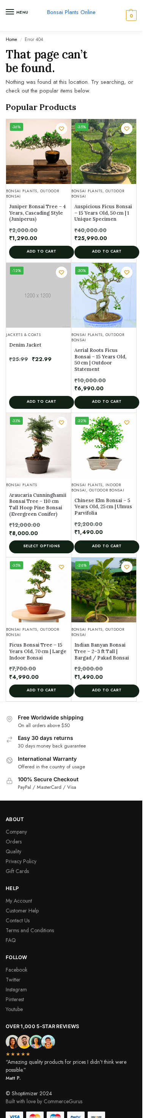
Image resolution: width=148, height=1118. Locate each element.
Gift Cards (17, 871)
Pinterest (15, 999)
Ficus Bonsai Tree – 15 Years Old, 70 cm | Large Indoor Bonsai (37, 651)
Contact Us (18, 920)
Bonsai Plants (21, 191)
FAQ (11, 940)
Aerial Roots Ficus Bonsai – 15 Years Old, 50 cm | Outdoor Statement (100, 359)
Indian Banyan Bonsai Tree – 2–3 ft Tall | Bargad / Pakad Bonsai (101, 651)
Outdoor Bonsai (106, 490)
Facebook (16, 970)
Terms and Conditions (30, 930)
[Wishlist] (61, 128)
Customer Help (22, 910)
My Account (19, 900)
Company (16, 831)
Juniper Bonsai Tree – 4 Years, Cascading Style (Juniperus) (37, 213)
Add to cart (42, 251)
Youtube (14, 1009)
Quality (13, 851)
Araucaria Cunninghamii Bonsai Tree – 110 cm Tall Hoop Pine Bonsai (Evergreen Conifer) (37, 504)
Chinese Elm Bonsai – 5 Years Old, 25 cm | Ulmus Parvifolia (103, 507)
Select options (41, 546)
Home (11, 39)
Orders (14, 841)
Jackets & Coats (23, 335)
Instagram (16, 989)
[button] (130, 15)
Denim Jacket (25, 345)
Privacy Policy (21, 861)
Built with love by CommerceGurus (44, 1101)
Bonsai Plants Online (71, 12)
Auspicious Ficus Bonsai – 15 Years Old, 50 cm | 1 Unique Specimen (103, 213)
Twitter (13, 979)
